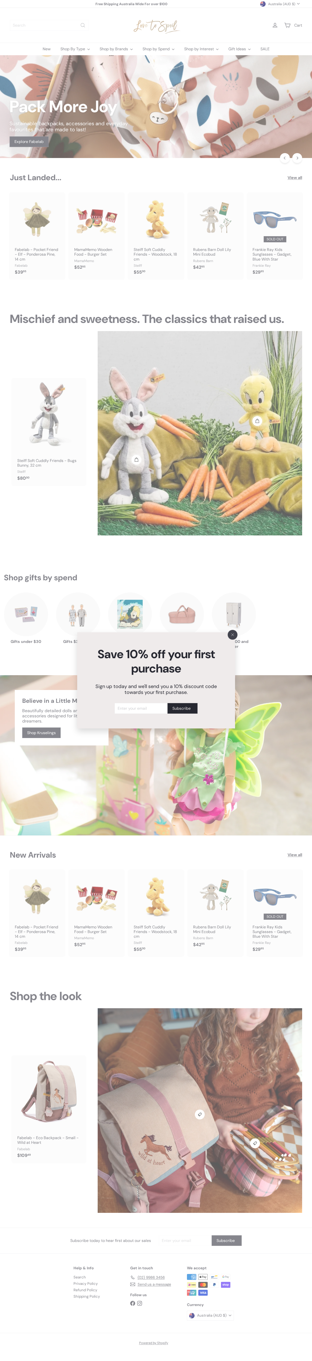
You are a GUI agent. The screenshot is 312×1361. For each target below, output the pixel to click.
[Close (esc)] (233, 635)
